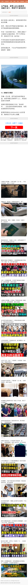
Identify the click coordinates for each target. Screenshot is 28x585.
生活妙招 (7, 1)
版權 (14, 582)
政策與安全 (7, 582)
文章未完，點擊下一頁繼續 (14, 123)
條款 (10, 582)
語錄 (14, 1)
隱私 (12, 582)
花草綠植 (22, 1)
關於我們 (2, 582)
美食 (18, 1)
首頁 (2, 1)
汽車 (11, 1)
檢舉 (10, 12)
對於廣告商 (18, 582)
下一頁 (14, 127)
